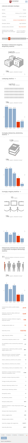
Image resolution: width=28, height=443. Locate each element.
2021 (11, 38)
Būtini (3, 435)
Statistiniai (15, 435)
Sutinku (4, 438)
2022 (9, 38)
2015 (24, 38)
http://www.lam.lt (22, 26)
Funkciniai (9, 435)
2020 (13, 38)
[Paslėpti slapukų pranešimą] (27, 435)
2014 (26, 38)
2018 (18, 38)
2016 (22, 38)
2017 (20, 38)
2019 (15, 38)
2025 (3, 38)
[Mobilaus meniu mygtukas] (26, 1)
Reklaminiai (21, 435)
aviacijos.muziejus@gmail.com (19, 20)
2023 (7, 38)
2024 (5, 38)
